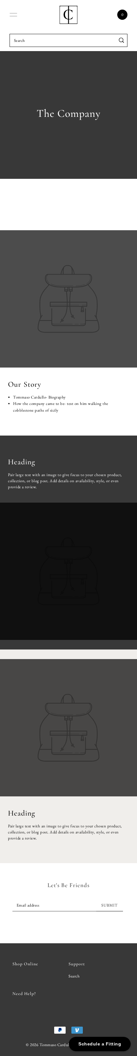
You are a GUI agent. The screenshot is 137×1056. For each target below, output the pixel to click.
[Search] (121, 40)
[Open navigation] (13, 15)
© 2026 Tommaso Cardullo (49, 1044)
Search (74, 976)
